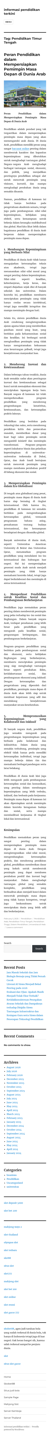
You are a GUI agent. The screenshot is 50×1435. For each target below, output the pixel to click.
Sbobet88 (9, 1383)
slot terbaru (10, 1250)
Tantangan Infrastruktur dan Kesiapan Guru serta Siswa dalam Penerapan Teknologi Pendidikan (25, 1015)
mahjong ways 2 (13, 1226)
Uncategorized (15, 1182)
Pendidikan (26, 918)
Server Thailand (12, 1417)
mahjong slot (11, 1281)
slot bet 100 (10, 1289)
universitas (13, 1186)
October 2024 (14, 1129)
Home (7, 1377)
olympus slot (11, 1242)
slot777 (8, 1273)
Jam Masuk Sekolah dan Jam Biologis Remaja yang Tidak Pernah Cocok (26, 976)
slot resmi (9, 1304)
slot (6, 1356)
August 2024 (14, 1137)
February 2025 (15, 1118)
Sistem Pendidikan (19, 924)
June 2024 (12, 1141)
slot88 (7, 1258)
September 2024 (16, 1133)
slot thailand (11, 1234)
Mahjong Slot (11, 1404)
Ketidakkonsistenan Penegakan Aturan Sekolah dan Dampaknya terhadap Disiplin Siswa (24, 1003)
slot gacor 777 (11, 1312)
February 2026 (15, 1075)
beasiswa (12, 1175)
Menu (8, 22)
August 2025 (14, 1094)
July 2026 (12, 1071)
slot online (10, 1297)
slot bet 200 (10, 1210)
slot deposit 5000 (13, 1202)
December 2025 (15, 1079)
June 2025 (12, 1102)
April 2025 (12, 1110)
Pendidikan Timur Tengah (21, 921)
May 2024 (12, 1145)
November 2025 (15, 1083)
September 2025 (16, 1090)
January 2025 (14, 1122)
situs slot (9, 1265)
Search (7, 943)
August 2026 (14, 1067)
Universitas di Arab (37, 924)
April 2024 (12, 1149)
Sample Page (11, 1397)
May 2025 (12, 1106)
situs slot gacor (12, 1363)
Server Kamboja (12, 1411)
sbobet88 (9, 1328)
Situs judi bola (11, 1390)
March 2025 (13, 1114)
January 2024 (14, 1153)
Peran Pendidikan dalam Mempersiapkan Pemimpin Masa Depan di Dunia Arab (25, 64)
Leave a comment (14, 927)
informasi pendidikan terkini (16, 1427)
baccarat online (20, 148)
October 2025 (14, 1086)
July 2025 (12, 1098)
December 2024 (15, 1125)
